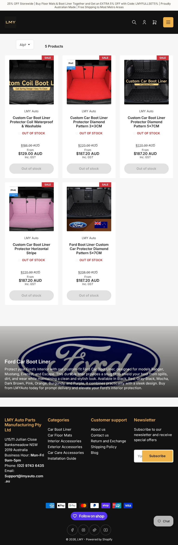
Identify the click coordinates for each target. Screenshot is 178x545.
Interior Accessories (64, 441)
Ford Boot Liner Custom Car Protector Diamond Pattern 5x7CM (88, 248)
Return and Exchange (108, 441)
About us (98, 429)
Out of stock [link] (31, 168)
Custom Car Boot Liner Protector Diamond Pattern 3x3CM (89, 121)
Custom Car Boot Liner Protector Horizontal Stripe (31, 248)
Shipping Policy (104, 447)
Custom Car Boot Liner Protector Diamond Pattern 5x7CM (146, 121)
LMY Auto (31, 111)
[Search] (134, 22)
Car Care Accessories (66, 452)
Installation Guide (62, 458)
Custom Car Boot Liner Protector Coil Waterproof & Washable (31, 121)
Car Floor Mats (60, 435)
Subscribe (157, 456)
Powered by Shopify (99, 539)
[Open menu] (168, 22)
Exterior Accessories (65, 447)
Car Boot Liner (59, 429)
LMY (80, 539)
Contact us (100, 435)
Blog (94, 452)
